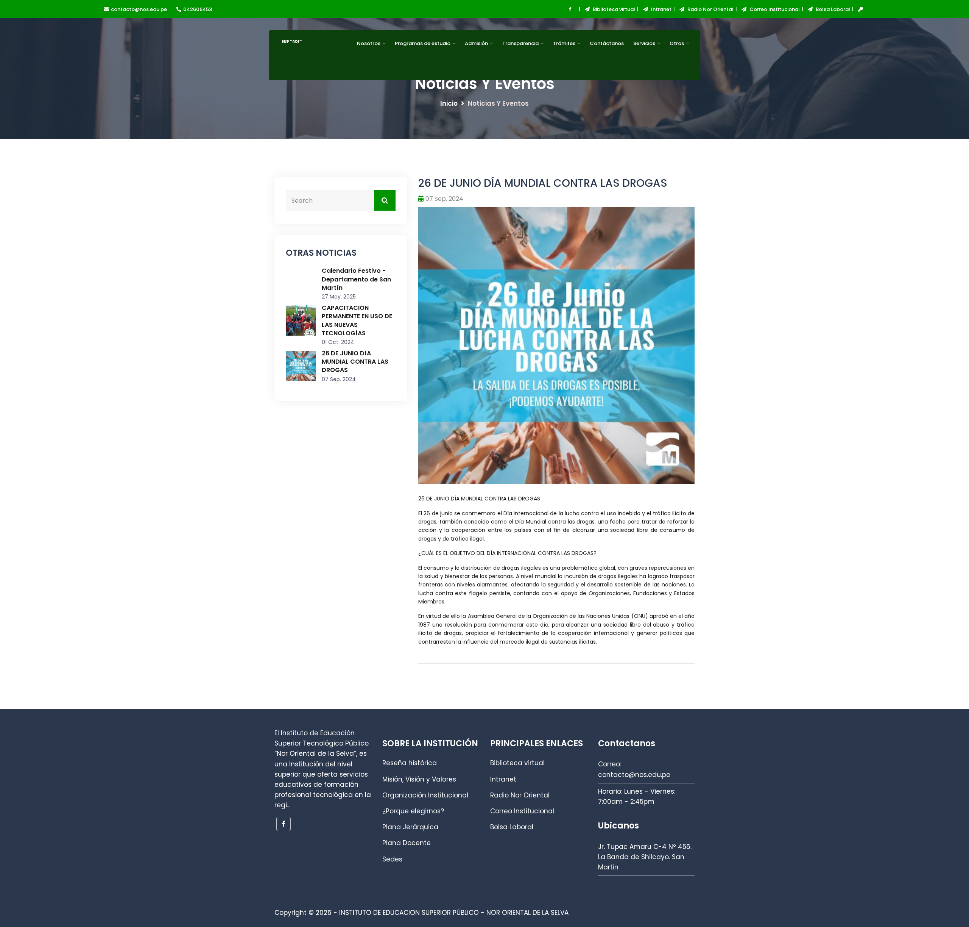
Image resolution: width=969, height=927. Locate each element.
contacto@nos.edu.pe (139, 9)
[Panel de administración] (858, 10)
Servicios (644, 43)
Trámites (564, 43)
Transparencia (520, 43)
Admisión (476, 43)
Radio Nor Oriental (710, 9)
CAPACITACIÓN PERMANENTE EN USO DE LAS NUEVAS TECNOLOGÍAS (357, 320)
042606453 (197, 9)
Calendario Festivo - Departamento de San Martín (356, 279)
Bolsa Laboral (832, 9)
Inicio (449, 103)
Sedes (392, 859)
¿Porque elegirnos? (413, 811)
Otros (677, 43)
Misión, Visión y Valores (419, 779)
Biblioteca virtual (613, 9)
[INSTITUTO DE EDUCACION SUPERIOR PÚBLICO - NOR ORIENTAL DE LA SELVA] (306, 57)
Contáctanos (607, 43)
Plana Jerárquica (410, 827)
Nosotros (368, 43)
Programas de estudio (422, 43)
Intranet (660, 9)
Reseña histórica (409, 763)
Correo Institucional (774, 9)
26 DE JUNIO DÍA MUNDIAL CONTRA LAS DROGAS (355, 361)
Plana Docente (406, 842)
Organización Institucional (425, 795)
